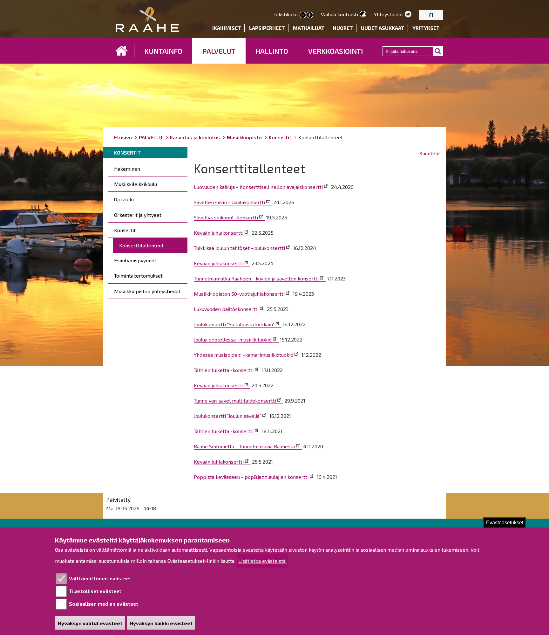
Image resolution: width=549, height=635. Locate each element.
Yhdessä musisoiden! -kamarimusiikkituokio (243, 355)
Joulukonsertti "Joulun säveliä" (227, 416)
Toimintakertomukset (138, 276)
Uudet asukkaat (382, 28)
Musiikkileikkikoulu (135, 184)
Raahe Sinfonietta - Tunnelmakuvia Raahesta (244, 446)
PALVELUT (218, 51)
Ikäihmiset (226, 28)
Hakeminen (127, 169)
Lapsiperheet (267, 28)
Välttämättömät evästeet (100, 578)
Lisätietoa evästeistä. (262, 561)
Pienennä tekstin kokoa (302, 15)
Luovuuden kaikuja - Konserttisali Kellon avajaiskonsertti (258, 187)
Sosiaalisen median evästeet (103, 604)
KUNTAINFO (163, 51)
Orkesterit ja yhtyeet (137, 215)
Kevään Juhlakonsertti (219, 462)
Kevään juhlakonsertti (218, 233)
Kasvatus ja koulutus (195, 137)
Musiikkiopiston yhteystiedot (147, 291)
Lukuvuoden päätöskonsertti (226, 309)
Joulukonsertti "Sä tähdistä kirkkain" (234, 324)
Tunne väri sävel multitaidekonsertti (235, 400)
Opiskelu (124, 199)
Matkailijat (309, 28)
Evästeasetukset (504, 522)
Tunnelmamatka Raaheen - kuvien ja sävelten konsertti (256, 278)
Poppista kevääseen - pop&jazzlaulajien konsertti (251, 477)
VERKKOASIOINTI (335, 51)
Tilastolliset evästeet (95, 591)
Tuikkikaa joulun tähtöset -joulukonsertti (239, 248)
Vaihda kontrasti (339, 14)
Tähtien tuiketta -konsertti (224, 370)
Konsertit (280, 137)
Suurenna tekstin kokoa (309, 15)
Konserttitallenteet (141, 245)
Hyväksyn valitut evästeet (90, 623)
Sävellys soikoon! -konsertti (226, 217)
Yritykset (426, 28)
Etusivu (121, 51)
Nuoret (343, 28)
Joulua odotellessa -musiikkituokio (233, 339)
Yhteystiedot (388, 14)
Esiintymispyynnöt (135, 260)
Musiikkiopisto (244, 137)
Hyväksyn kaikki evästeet (161, 623)
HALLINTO (271, 51)
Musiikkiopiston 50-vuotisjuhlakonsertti (239, 294)
